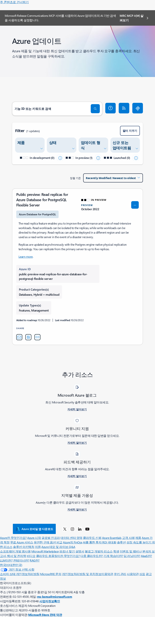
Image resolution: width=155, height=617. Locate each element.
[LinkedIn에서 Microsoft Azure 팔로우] (80, 528)
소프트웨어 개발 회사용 (15, 551)
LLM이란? (6, 560)
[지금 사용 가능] (136, 158)
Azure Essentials (112, 538)
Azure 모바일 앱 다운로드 (37, 529)
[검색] (95, 108)
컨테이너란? (21, 560)
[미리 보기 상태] (98, 158)
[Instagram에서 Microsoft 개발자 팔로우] (72, 528)
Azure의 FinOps (72, 542)
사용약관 (133, 574)
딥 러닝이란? (132, 556)
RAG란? (35, 560)
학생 (116, 551)
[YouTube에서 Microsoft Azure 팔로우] (87, 528)
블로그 (89, 551)
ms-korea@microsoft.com (54, 597)
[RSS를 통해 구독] (124, 108)
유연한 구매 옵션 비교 (48, 542)
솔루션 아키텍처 (23, 547)
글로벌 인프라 (51, 538)
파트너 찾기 (67, 551)
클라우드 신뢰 (92, 538)
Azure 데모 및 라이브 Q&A (58, 547)
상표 (142, 574)
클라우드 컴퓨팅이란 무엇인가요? (58, 556)
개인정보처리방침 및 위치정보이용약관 (87, 574)
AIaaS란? (146, 556)
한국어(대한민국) (11, 565)
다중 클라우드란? (91, 556)
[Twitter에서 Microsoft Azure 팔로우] (65, 528)
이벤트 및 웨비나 (131, 551)
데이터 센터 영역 (71, 538)
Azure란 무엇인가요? (13, 538)
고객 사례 (128, 538)
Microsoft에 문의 (50, 574)
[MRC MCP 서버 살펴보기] (137, 108)
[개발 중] (60, 158)
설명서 (79, 551)
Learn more (26, 256)
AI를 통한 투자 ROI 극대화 (99, 542)
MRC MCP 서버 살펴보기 (131, 18)
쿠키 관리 (120, 574)
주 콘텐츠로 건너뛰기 (14, 2)
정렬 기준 (75, 178)
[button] (110, 108)
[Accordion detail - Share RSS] (28, 337)
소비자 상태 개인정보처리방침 (20, 574)
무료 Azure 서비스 (21, 542)
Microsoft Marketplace (45, 551)
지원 (38, 547)
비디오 (31, 556)
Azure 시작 (34, 538)
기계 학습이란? (113, 556)
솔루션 (121, 542)
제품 (138, 538)
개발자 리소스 (103, 551)
